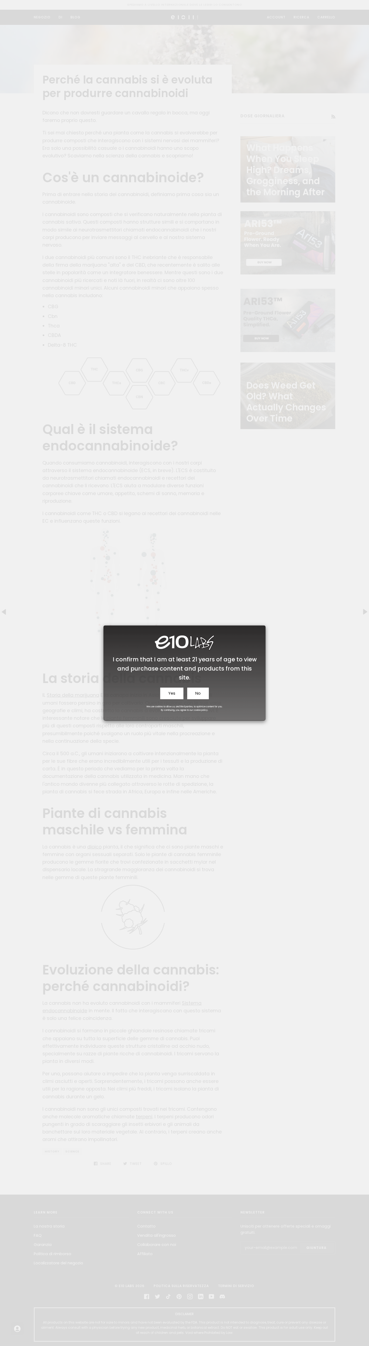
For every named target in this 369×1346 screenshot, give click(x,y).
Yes (171, 693)
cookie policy (201, 710)
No (198, 693)
